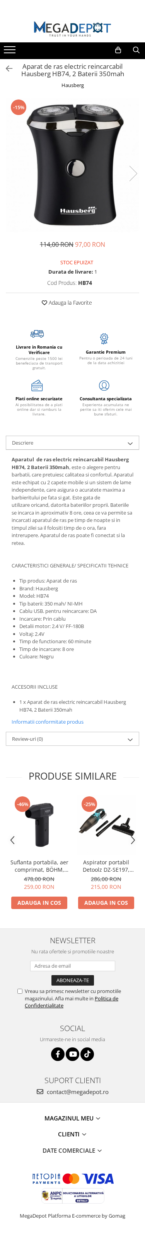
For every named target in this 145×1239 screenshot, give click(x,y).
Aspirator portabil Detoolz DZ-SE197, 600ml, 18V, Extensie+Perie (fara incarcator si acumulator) (106, 866)
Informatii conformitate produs (48, 721)
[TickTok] (87, 1054)
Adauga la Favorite (69, 302)
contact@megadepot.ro (77, 1092)
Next (133, 173)
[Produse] (10, 52)
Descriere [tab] (22, 442)
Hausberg (72, 85)
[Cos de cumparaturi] (118, 50)
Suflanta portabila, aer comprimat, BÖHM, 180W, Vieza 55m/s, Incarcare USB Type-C (39, 866)
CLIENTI (69, 1134)
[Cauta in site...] (136, 50)
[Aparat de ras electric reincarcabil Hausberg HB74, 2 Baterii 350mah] (72, 165)
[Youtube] (72, 1054)
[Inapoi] (6, 68)
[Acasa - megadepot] (72, 29)
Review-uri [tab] (27, 738)
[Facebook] (58, 1054)
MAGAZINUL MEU (69, 1118)
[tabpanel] (72, 165)
